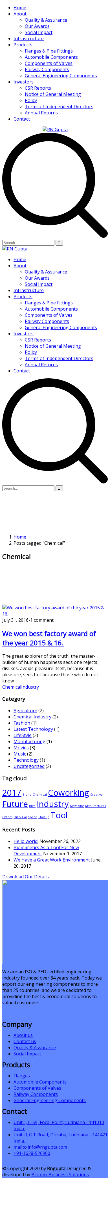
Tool (59, 815)
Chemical (11, 687)
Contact (22, 119)
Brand (27, 795)
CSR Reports (38, 88)
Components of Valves (48, 63)
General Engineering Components (61, 76)
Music (20, 754)
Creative (96, 795)
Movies (21, 748)
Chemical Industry (32, 717)
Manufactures (95, 806)
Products (23, 45)
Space (32, 817)
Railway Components (47, 69)
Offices (7, 817)
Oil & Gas (20, 817)
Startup (43, 817)
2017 (11, 792)
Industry (30, 687)
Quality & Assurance (46, 20)
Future (15, 803)
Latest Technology (33, 729)
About (20, 14)
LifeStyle (23, 735)
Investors (24, 82)
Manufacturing (29, 741)
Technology (26, 760)
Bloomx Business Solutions (60, 1175)
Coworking (68, 792)
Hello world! (26, 841)
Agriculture (25, 710)
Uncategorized (29, 766)
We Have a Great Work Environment (52, 860)
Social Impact (38, 32)
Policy (31, 100)
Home (20, 7)
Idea (32, 806)
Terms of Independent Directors (59, 106)
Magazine (77, 806)
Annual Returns (41, 113)
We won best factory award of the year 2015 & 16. (49, 638)
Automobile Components (51, 57)
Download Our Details (25, 877)
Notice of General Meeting (53, 94)
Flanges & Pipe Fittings (49, 51)
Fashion (22, 723)
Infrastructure (29, 38)
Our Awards (37, 26)
